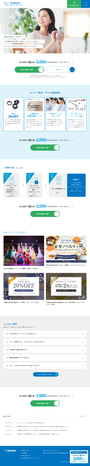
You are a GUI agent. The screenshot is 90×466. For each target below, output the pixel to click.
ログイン (85, 5)
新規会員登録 (74, 5)
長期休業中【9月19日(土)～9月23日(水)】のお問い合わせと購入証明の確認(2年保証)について (43, 426)
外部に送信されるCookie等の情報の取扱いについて (57, 453)
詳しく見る (20, 167)
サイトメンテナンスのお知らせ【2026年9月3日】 (30, 422)
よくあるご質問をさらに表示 (44, 374)
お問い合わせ (24, 455)
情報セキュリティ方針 (49, 450)
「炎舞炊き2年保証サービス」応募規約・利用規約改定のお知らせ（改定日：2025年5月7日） (43, 430)
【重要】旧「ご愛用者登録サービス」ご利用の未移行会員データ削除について (38, 434)
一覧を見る (80, 416)
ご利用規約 (24, 453)
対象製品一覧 (24, 450)
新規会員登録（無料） (27, 69)
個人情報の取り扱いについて (29, 458)
